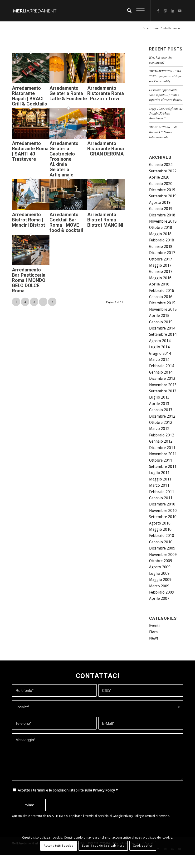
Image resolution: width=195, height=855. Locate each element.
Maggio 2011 (160, 479)
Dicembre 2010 (162, 504)
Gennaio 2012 (160, 441)
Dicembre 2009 (162, 548)
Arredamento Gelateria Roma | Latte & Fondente (68, 93)
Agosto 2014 (160, 341)
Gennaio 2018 (160, 246)
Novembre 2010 (163, 510)
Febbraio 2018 (161, 240)
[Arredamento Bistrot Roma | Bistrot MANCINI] (106, 208)
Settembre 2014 (162, 334)
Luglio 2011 (159, 472)
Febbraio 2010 (161, 535)
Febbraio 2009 (161, 592)
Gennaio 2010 (160, 542)
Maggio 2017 (160, 265)
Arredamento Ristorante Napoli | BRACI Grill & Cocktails (29, 96)
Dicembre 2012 (162, 416)
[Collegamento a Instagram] (165, 10)
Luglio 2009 (159, 573)
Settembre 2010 (162, 517)
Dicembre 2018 (162, 215)
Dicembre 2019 (162, 190)
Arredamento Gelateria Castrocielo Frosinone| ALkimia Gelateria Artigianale (63, 159)
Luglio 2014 (159, 347)
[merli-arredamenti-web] (35, 10)
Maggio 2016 (160, 278)
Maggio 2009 (160, 579)
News (153, 638)
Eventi (154, 625)
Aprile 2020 (159, 177)
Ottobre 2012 (160, 422)
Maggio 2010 (160, 529)
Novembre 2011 (163, 454)
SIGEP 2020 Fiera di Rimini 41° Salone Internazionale (163, 132)
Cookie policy (143, 845)
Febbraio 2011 (161, 492)
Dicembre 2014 (162, 328)
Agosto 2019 (160, 202)
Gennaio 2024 (160, 164)
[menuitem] (127, 10)
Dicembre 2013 (162, 378)
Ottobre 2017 (160, 259)
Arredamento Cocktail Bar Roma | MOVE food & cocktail (66, 222)
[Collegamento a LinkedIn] (172, 10)
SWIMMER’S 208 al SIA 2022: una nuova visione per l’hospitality (165, 76)
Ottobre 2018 (160, 227)
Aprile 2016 (159, 284)
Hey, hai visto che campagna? (160, 59)
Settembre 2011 (162, 466)
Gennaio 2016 (160, 297)
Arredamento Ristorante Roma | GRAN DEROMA (105, 148)
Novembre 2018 (163, 221)
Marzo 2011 (159, 485)
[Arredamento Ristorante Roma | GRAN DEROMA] (106, 137)
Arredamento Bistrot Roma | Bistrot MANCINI (105, 220)
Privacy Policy (104, 790)
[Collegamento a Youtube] (179, 10)
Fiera (153, 632)
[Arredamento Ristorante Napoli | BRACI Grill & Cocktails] (30, 82)
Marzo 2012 (159, 428)
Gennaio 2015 (160, 322)
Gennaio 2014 (160, 372)
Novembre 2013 (163, 385)
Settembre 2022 (162, 171)
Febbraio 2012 (161, 435)
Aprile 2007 (159, 598)
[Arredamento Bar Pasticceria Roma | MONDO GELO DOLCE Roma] (30, 264)
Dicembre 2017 (162, 252)
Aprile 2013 (159, 403)
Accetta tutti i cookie (58, 845)
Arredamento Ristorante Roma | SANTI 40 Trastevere (30, 151)
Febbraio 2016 (161, 290)
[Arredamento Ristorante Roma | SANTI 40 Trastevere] (30, 137)
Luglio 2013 (159, 397)
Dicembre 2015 (162, 303)
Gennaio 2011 (160, 498)
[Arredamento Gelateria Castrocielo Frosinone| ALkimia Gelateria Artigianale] (68, 137)
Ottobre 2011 (160, 460)
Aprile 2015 (159, 315)
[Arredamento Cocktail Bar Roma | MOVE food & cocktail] (68, 208)
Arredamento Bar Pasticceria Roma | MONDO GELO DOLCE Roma (28, 280)
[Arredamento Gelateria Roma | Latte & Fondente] (68, 82)
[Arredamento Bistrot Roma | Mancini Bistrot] (30, 208)
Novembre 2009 (163, 554)
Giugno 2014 (160, 353)
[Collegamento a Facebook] (158, 10)
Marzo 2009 (159, 586)
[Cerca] (127, 10)
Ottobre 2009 (160, 561)
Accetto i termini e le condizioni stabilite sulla (68, 790)
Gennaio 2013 (160, 410)
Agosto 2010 (160, 523)
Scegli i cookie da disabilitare (103, 845)
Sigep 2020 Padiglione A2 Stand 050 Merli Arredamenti (166, 113)
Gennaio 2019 (160, 208)
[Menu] (138, 10)
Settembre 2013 (162, 391)
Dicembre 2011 (162, 447)
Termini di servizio (157, 816)
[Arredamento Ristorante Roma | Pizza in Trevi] (106, 82)
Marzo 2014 (159, 359)
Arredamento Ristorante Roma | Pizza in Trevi (105, 93)
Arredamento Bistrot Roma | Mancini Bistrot (28, 220)
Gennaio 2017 (160, 271)
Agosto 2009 (160, 567)
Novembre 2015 (163, 309)
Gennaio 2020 (160, 183)
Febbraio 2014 (161, 366)
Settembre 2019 (162, 196)
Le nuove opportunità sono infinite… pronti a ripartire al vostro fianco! (165, 94)
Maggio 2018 (160, 234)
